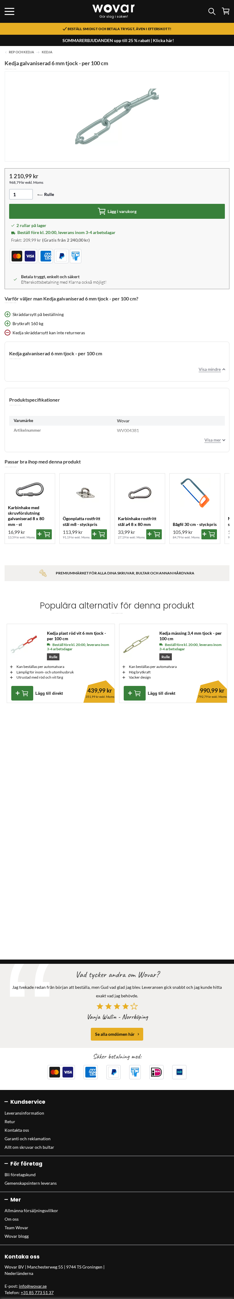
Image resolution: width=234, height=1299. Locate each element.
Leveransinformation (24, 1113)
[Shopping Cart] (225, 11)
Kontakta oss (17, 1130)
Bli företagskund (20, 1174)
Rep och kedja (21, 52)
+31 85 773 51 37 (37, 1292)
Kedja (47, 52)
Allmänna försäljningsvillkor (31, 1210)
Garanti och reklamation (28, 1138)
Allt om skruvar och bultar (29, 1147)
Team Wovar (16, 1227)
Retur (10, 1121)
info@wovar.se (33, 1286)
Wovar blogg (17, 1236)
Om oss (12, 1219)
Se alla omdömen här (115, 1034)
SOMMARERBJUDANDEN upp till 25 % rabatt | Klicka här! (118, 40)
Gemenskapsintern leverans (31, 1183)
